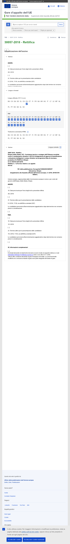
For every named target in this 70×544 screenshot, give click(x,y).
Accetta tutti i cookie (14, 539)
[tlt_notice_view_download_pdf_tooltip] (9, 119)
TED (5, 37)
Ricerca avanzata (17, 30)
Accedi (52, 6)
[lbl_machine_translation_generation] (28, 132)
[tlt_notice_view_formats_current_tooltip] (60, 147)
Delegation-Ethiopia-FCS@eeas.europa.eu (20, 254)
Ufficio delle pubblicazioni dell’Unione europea (19, 480)
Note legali (7, 514)
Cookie (6, 517)
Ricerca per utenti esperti (31, 30)
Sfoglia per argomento (46, 30)
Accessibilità (7, 520)
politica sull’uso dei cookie (30, 532)
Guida (6, 492)
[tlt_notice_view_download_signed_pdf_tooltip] (27, 104)
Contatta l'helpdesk (9, 496)
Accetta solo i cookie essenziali (34, 539)
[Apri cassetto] (7, 50)
